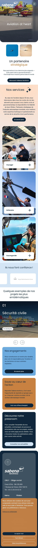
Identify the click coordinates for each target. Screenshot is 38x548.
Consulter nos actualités (19, 444)
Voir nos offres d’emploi (19, 405)
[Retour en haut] (8, 462)
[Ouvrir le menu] (34, 4)
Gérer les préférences (19, 543)
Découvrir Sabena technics (19, 80)
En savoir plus (19, 120)
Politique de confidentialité (10, 511)
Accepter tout (19, 533)
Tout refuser (19, 538)
